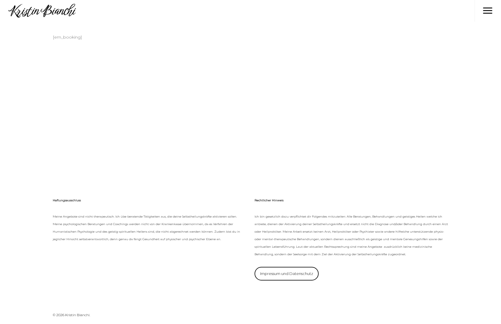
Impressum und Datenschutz (286, 273)
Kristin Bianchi (41, 10)
